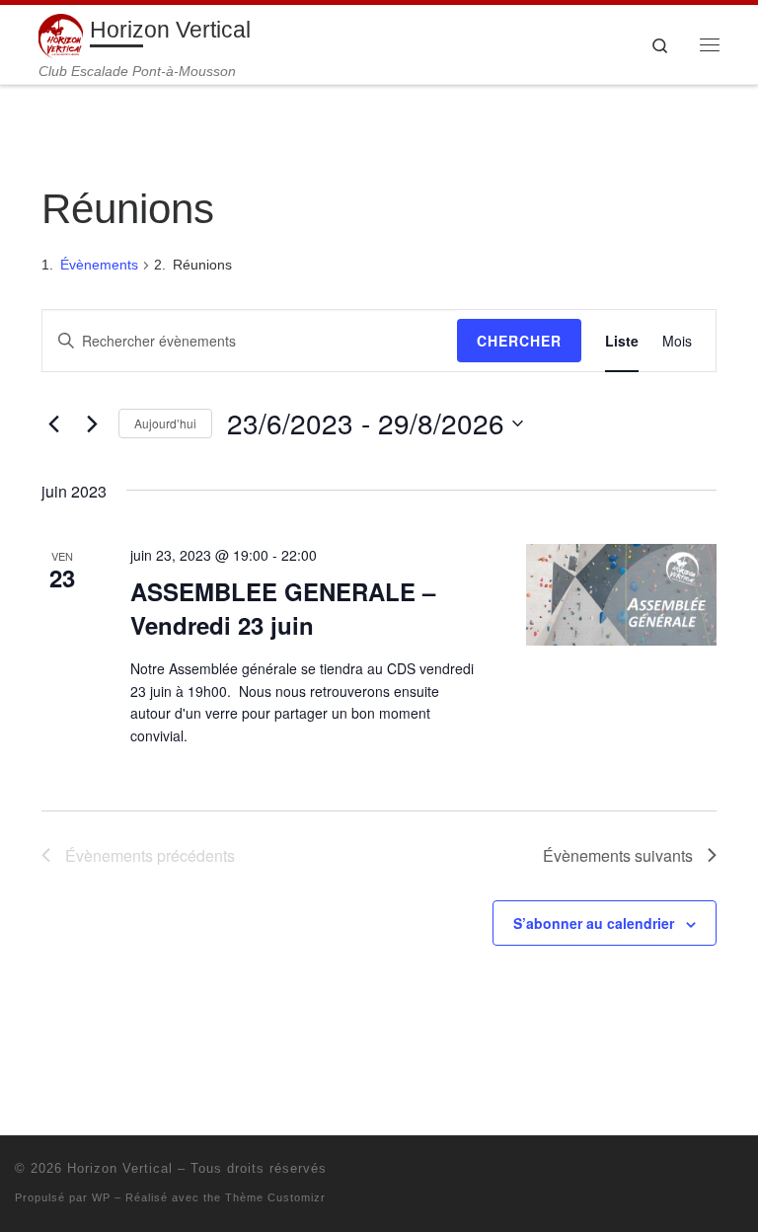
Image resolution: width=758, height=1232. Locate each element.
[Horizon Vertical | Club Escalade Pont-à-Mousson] (60, 34)
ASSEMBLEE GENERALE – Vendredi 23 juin (282, 608)
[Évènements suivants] (92, 423)
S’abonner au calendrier (593, 923)
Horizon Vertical (120, 1168)
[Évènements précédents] (53, 423)
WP (101, 1197)
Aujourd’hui (165, 423)
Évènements (99, 264)
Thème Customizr (275, 1197)
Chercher (519, 340)
